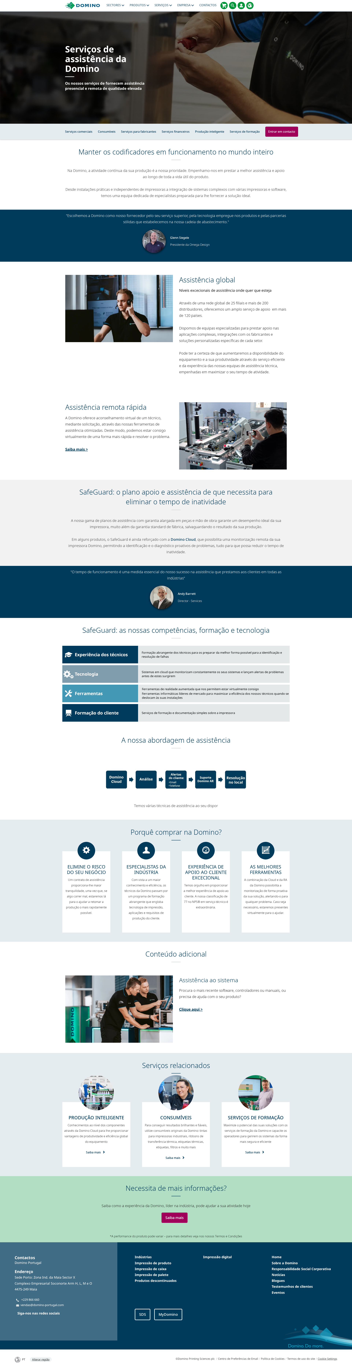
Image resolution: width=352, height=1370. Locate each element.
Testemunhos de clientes (292, 1286)
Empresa (184, 5)
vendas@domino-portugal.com (42, 1305)
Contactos (208, 5)
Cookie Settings (327, 1358)
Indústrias (143, 1257)
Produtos (138, 5)
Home (277, 1257)
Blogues (278, 1280)
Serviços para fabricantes (138, 132)
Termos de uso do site (301, 1358)
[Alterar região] (250, 5)
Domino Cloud (183, 539)
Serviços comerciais (78, 132)
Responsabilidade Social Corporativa (301, 1269)
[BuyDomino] (224, 5)
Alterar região (41, 1359)
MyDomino (168, 1314)
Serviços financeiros (176, 132)
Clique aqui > (191, 1009)
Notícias (278, 1275)
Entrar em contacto (281, 132)
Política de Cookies (273, 1358)
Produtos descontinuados (156, 1280)
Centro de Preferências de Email (238, 1358)
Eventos (278, 1292)
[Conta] (241, 5)
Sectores (114, 5)
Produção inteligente (209, 132)
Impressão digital (217, 1257)
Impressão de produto (153, 1263)
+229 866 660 (30, 1300)
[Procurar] (232, 5)
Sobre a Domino (285, 1263)
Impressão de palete (151, 1275)
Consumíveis (106, 132)
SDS (142, 1314)
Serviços (162, 5)
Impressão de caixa (150, 1269)
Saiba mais (93, 1152)
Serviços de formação (245, 132)
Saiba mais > (76, 449)
